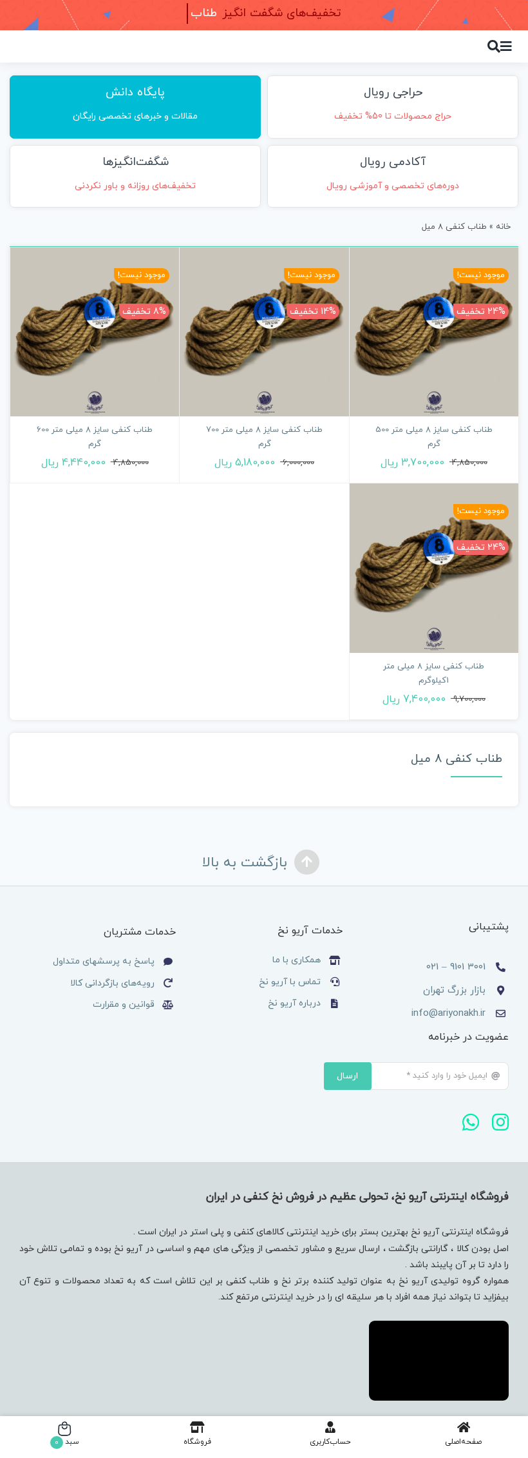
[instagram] (500, 1122)
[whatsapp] (470, 1122)
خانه (503, 227)
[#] (506, 46)
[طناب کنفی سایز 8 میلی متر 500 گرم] (434, 332)
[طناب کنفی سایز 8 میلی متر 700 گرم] (264, 332)
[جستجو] (493, 46)
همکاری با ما (296, 960)
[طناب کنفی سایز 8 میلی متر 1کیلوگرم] (434, 567)
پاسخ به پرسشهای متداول (104, 961)
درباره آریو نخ (293, 1003)
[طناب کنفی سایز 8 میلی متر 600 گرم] (94, 332)
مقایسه (478, 409)
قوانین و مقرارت (124, 1004)
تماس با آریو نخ (288, 982)
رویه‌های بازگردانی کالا (112, 983)
